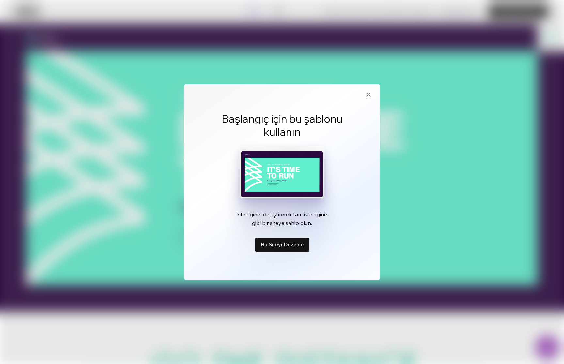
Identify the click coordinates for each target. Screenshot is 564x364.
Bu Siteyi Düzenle (282, 244)
